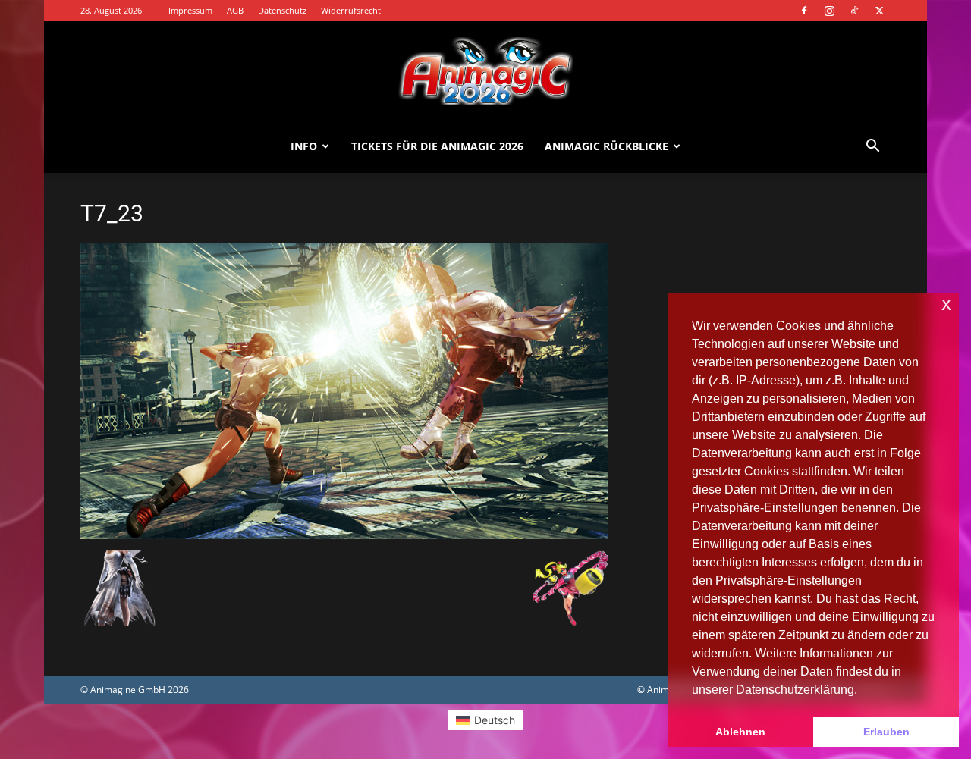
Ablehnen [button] (740, 732)
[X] (879, 10)
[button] (872, 147)
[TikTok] (854, 10)
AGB (235, 10)
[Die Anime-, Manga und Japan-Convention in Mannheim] (485, 71)
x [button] (946, 303)
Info (304, 146)
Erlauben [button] (886, 732)
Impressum (190, 10)
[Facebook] (804, 10)
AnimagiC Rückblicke (606, 146)
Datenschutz (282, 10)
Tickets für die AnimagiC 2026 (437, 146)
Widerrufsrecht (351, 10)
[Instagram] (829, 10)
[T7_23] (344, 534)
